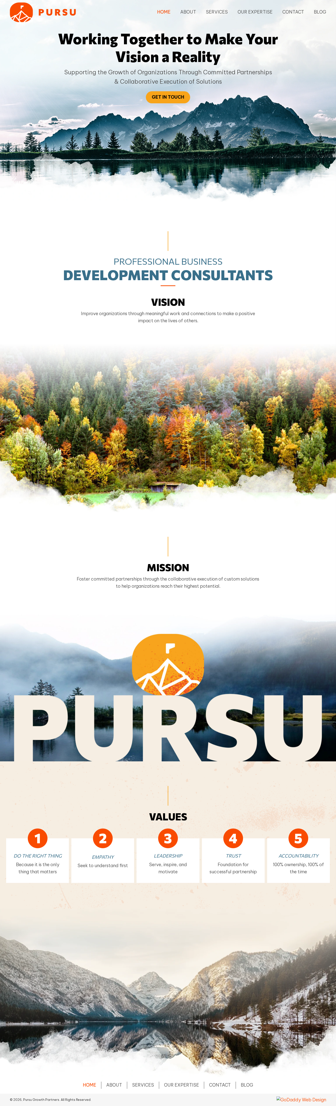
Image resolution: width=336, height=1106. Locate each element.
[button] (168, 97)
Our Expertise (181, 1085)
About (114, 1085)
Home (89, 1085)
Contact (220, 1085)
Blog (247, 1085)
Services (143, 1085)
